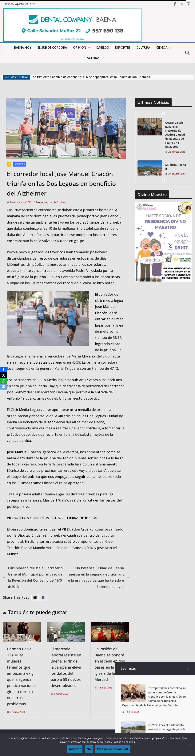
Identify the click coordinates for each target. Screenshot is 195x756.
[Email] (3, 387)
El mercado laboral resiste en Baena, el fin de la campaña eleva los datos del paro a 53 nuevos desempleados (66, 667)
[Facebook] (3, 369)
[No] (190, 745)
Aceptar (75, 749)
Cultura (143, 47)
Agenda (93, 58)
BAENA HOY (22, 47)
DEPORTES (122, 47)
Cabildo (102, 47)
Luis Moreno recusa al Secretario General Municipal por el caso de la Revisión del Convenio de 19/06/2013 (35, 577)
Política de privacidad (112, 749)
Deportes (19, 164)
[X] (3, 375)
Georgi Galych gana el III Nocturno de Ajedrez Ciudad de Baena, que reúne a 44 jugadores (95, 77)
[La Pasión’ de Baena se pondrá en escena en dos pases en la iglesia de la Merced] (110, 625)
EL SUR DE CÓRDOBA (52, 47)
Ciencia (162, 47)
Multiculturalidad (175, 167)
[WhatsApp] (3, 381)
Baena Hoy (42, 202)
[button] (88, 47)
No (89, 749)
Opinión (79, 47)
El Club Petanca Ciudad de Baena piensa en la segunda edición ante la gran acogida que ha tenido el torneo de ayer (96, 577)
